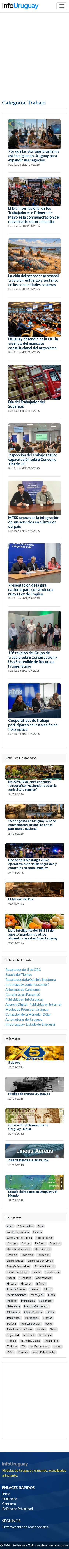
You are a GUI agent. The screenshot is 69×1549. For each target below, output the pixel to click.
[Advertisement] (34, 56)
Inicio (6, 1494)
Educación (43, 1254)
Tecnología (45, 1335)
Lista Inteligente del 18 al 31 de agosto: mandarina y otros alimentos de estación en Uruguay (32, 934)
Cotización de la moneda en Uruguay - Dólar (28, 1127)
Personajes (32, 1317)
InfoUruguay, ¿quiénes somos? (27, 984)
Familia (36, 1272)
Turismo (12, 1346)
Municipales (28, 1300)
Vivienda (23, 1352)
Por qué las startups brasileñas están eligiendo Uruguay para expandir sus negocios (33, 155)
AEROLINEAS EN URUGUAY (28, 1160)
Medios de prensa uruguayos (29, 1094)
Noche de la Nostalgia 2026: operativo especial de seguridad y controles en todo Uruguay (32, 864)
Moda (51, 1295)
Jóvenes (35, 1289)
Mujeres (12, 1300)
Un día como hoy (39, 1346)
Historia (11, 1283)
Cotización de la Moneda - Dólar (28, 1014)
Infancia (41, 1283)
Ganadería (25, 1277)
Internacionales (16, 1289)
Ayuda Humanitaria (18, 1232)
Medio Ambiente (16, 1295)
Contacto (9, 1504)
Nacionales (45, 1300)
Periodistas (14, 1317)
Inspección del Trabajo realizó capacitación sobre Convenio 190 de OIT (32, 459)
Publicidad (9, 1499)
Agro (10, 1226)
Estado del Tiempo (18, 974)
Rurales (41, 1329)
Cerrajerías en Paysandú (22, 994)
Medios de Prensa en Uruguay (26, 1009)
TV (23, 1346)
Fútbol (11, 1277)
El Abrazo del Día (20, 899)
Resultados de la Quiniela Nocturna (30, 979)
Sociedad (28, 1335)
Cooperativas (44, 1237)
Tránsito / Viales (30, 1340)
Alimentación (25, 1226)
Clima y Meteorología (19, 1237)
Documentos (42, 1249)
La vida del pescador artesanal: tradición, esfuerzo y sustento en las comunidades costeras (34, 280)
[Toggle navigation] (61, 6)
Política (11, 1323)
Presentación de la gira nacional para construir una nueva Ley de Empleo (30, 589)
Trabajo (11, 1340)
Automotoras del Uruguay (23, 1019)
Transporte (51, 1340)
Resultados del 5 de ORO (23, 969)
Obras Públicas (33, 1312)
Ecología (12, 1254)
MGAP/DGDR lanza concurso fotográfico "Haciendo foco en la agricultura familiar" (32, 785)
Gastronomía (43, 1277)
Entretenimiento (44, 1266)
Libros (48, 1289)
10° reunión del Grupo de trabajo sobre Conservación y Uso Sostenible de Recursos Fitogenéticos (32, 659)
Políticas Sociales (30, 1323)
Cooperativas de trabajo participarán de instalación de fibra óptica (33, 724)
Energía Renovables (18, 1266)
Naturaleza (13, 1306)
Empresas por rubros (40, 1260)
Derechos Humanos (18, 1249)
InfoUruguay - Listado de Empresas (30, 1024)
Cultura (26, 1243)
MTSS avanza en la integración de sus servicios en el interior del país (33, 522)
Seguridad (13, 1335)
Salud (53, 1329)
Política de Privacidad (17, 1509)
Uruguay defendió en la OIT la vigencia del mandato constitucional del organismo (33, 343)
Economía (27, 1254)
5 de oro (14, 1062)
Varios (57, 1346)
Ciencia (37, 1232)
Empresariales (15, 1260)
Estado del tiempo (17, 1272)
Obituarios (13, 1312)
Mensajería (37, 1295)
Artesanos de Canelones (22, 989)
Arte (40, 1226)
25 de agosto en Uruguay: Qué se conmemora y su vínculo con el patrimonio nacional (32, 825)
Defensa (40, 1243)
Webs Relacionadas (44, 1352)
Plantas (47, 1317)
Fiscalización (52, 1272)
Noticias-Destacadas (36, 1306)
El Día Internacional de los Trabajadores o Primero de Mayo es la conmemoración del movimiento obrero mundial (34, 215)
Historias (26, 1283)
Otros (50, 1312)
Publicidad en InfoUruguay (24, 999)
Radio (48, 1323)
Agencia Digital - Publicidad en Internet (33, 1004)
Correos (12, 1243)
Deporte (55, 1243)
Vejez (10, 1352)
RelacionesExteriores (19, 1329)
